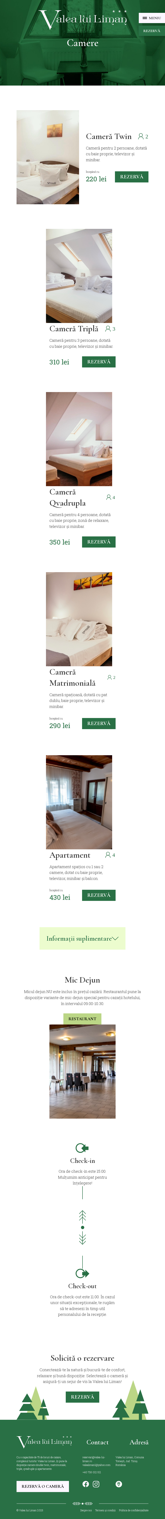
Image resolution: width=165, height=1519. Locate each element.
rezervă (131, 177)
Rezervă (151, 30)
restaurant (82, 1019)
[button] (152, 18)
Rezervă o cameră (43, 1486)
